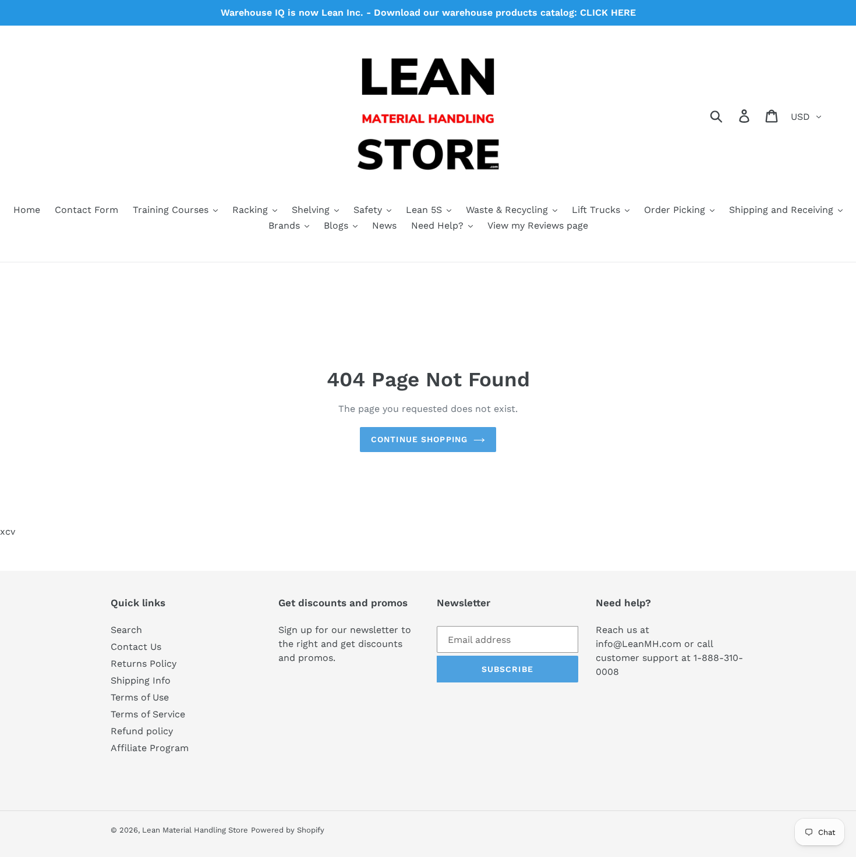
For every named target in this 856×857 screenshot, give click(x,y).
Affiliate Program (150, 747)
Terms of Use (140, 697)
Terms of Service (148, 714)
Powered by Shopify (287, 830)
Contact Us (136, 646)
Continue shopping (419, 439)
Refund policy (142, 731)
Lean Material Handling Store (195, 830)
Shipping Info (141, 680)
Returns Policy (143, 663)
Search (126, 629)
